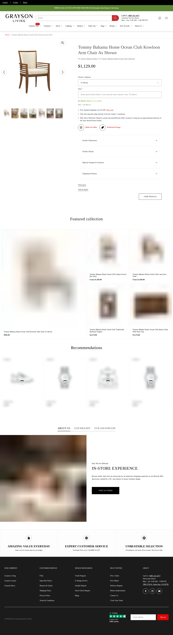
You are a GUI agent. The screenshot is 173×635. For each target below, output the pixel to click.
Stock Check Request (82, 591)
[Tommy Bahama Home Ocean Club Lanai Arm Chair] (151, 250)
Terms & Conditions (47, 600)
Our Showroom (105, 428)
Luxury (5, 2)
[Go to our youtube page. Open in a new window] (159, 591)
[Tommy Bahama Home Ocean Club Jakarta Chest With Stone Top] (151, 305)
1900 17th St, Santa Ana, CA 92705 (156, 584)
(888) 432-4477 (154, 576)
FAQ (41, 576)
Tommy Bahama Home (89, 59)
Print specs (82, 185)
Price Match (114, 581)
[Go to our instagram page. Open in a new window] (152, 591)
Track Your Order (116, 600)
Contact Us (114, 596)
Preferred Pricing (113, 127)
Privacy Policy (45, 596)
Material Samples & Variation (93, 163)
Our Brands (82, 428)
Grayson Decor (9, 586)
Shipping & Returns (89, 174)
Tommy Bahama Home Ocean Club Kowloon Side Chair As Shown (28, 332)
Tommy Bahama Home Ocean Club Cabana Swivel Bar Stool (108, 275)
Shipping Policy (45, 591)
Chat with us (150, 197)
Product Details (87, 151)
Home (7, 35)
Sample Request (80, 586)
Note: (80, 89)
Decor (25, 2)
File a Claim (114, 576)
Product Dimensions (89, 140)
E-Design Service (81, 581)
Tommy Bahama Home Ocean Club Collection (118, 59)
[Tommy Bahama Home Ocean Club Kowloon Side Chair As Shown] (43, 278)
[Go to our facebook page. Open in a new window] (145, 591)
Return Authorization (117, 591)
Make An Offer (91, 127)
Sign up (163, 617)
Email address (138, 617)
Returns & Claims (46, 586)
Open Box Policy (46, 581)
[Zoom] (62, 43)
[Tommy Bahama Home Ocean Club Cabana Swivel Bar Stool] (108, 250)
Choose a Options (84, 77)
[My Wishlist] (154, 18)
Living (15, 2)
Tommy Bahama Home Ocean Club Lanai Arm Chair (149, 275)
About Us (64, 428)
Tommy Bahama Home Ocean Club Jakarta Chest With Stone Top (150, 331)
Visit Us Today (106, 491)
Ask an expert (83, 189)
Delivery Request (116, 586)
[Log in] (159, 18)
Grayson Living (10, 576)
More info (110, 110)
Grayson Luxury (10, 581)
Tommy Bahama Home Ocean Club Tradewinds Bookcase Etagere (107, 331)
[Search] (115, 18)
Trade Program (80, 576)
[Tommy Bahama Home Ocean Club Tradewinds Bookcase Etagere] (108, 305)
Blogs (77, 596)
